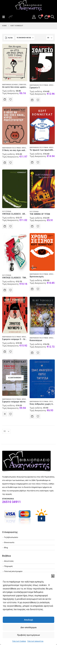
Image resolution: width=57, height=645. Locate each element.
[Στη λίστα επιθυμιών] (10, 99)
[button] (52, 575)
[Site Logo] (28, 5)
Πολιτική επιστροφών (13, 571)
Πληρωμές (8, 566)
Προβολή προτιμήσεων (28, 635)
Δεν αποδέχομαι (28, 627)
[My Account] (34, 17)
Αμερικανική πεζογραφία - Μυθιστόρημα (17, 148)
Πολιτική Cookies (19, 641)
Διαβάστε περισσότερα (4, 413)
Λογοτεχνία (6, 211)
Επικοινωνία (9, 542)
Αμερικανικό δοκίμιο (10, 84)
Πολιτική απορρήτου (35, 641)
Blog (6, 547)
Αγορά (4, 99)
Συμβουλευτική (24, 84)
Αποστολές (9, 561)
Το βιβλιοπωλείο (11, 537)
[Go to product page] (14, 62)
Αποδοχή (28, 620)
